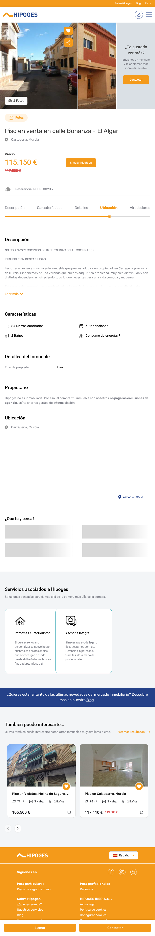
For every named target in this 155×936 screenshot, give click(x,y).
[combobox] (121, 855)
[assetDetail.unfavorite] (68, 31)
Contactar (136, 79)
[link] (81, 162)
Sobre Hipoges (123, 3)
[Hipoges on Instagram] (122, 872)
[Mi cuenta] (139, 15)
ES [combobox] (146, 3)
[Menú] (149, 15)
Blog (138, 3)
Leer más (12, 294)
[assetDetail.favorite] (66, 786)
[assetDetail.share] (68, 42)
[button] (149, 3)
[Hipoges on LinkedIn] (133, 872)
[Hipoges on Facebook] (111, 872)
